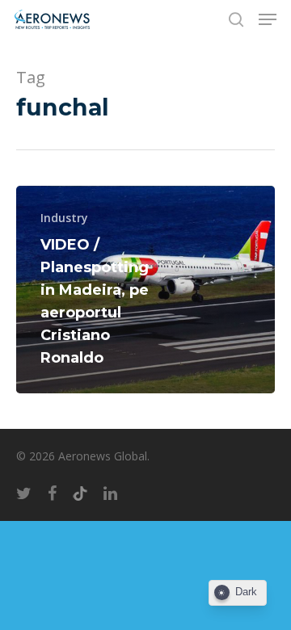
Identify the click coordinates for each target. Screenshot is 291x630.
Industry (64, 217)
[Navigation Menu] (267, 19)
